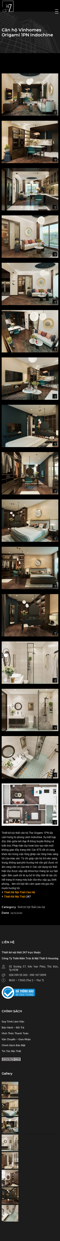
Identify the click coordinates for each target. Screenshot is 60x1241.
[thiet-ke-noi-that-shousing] (30, 94)
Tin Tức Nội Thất (11, 1051)
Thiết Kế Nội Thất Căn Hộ (19, 892)
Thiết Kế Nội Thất (15, 896)
